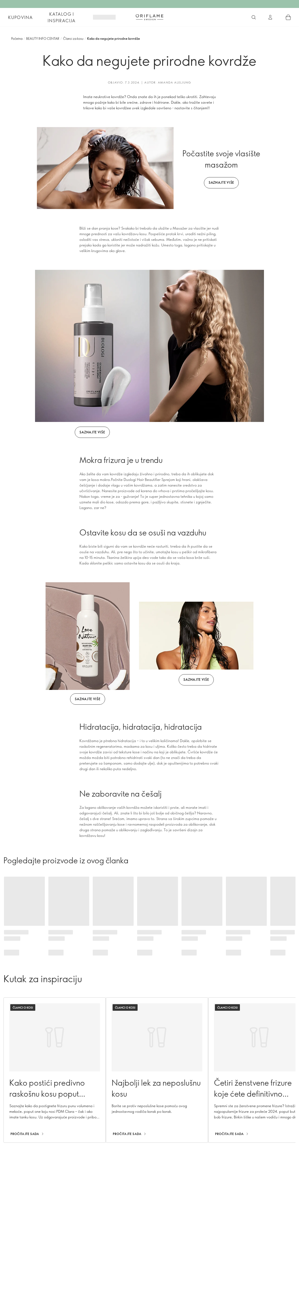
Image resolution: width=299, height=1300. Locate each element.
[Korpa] (288, 17)
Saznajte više (221, 182)
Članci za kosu (73, 38)
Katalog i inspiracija (62, 17)
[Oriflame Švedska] (149, 17)
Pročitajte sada (25, 1134)
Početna (16, 38)
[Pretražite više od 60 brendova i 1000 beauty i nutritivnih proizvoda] (253, 17)
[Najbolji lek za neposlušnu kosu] (157, 1070)
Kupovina (20, 17)
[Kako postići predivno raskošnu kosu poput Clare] (55, 1070)
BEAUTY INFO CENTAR (42, 38)
